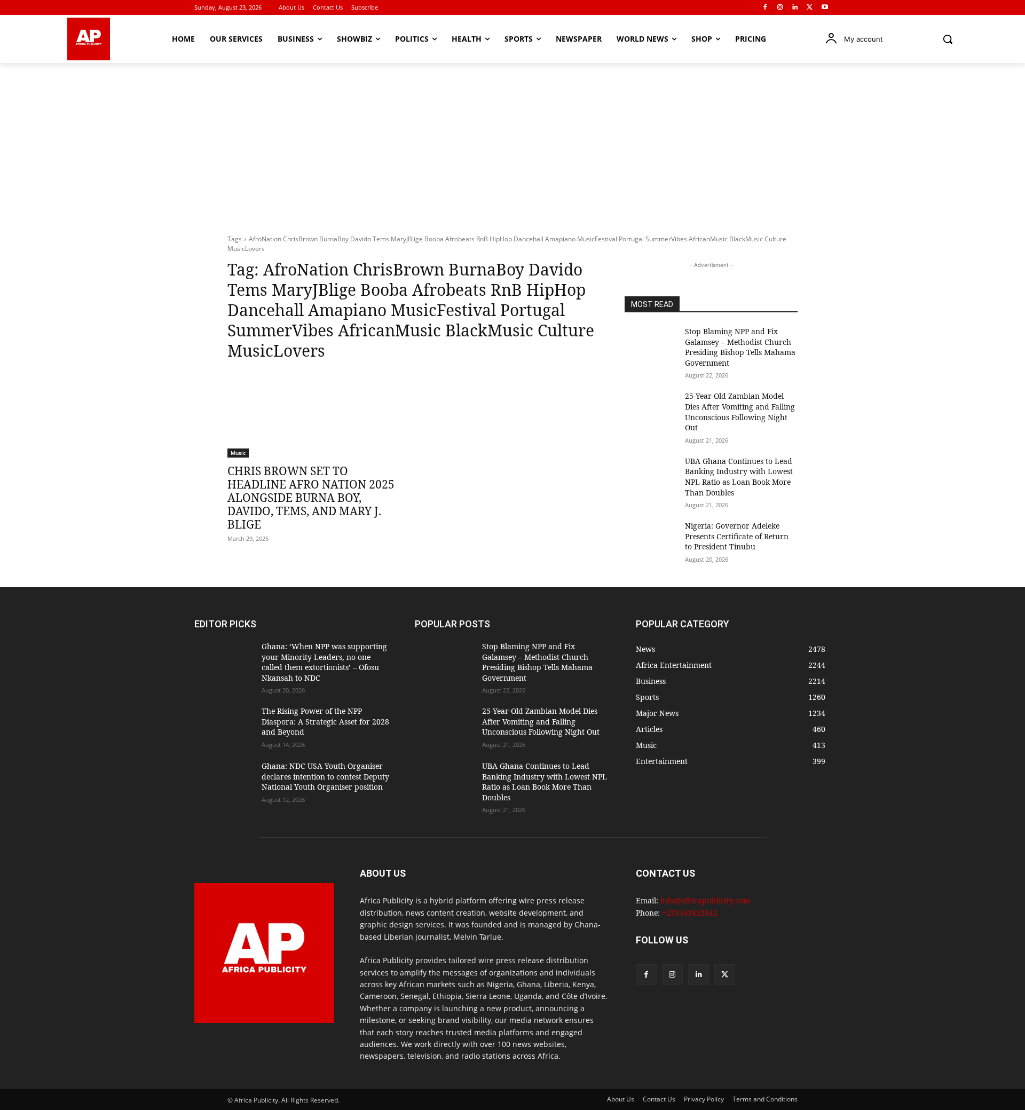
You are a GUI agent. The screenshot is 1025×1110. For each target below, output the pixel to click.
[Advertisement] (512, 143)
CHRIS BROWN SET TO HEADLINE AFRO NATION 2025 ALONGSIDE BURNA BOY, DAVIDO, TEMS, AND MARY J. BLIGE (311, 497)
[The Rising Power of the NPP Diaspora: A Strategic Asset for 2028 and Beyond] (223, 726)
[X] (809, 8)
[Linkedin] (795, 8)
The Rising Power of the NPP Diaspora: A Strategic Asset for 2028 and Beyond (325, 721)
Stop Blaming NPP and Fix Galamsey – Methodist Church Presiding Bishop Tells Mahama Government (740, 347)
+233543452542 (690, 913)
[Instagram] (780, 8)
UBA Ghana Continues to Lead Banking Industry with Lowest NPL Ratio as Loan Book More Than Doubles (739, 477)
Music (238, 452)
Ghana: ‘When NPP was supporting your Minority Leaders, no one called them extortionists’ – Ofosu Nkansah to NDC (324, 662)
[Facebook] (765, 8)
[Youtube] (824, 8)
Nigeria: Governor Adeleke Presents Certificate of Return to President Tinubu (737, 536)
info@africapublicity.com (705, 900)
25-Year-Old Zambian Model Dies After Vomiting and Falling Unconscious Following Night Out (740, 411)
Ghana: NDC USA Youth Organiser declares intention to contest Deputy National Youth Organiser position (325, 776)
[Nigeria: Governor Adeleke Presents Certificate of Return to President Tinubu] (650, 539)
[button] (947, 39)
